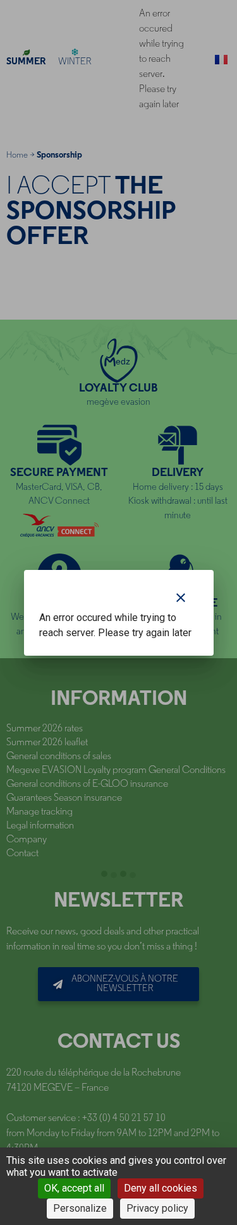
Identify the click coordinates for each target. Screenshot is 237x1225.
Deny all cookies (160, 1188)
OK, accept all (74, 1188)
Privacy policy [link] (157, 1208)
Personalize (80, 1208)
